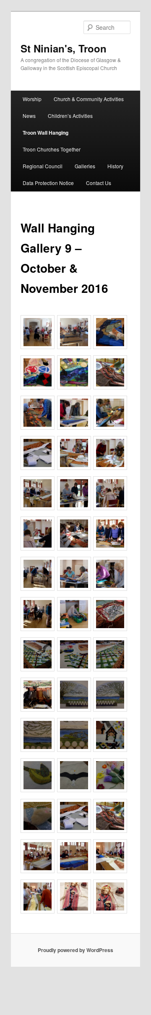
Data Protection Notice (48, 182)
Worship (32, 98)
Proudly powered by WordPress (75, 950)
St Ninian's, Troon (64, 48)
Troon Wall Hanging (45, 132)
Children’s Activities (70, 115)
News (29, 115)
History (115, 166)
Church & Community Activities (89, 98)
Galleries (85, 166)
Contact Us (98, 182)
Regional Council (42, 166)
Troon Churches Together (52, 149)
